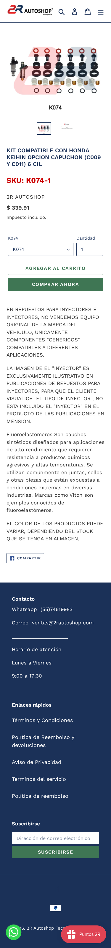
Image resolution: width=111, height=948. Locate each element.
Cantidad (85, 238)
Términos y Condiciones (42, 720)
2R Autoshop (40, 928)
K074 (13, 238)
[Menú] (100, 11)
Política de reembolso (40, 796)
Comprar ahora (55, 284)
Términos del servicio (39, 779)
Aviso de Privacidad (36, 762)
